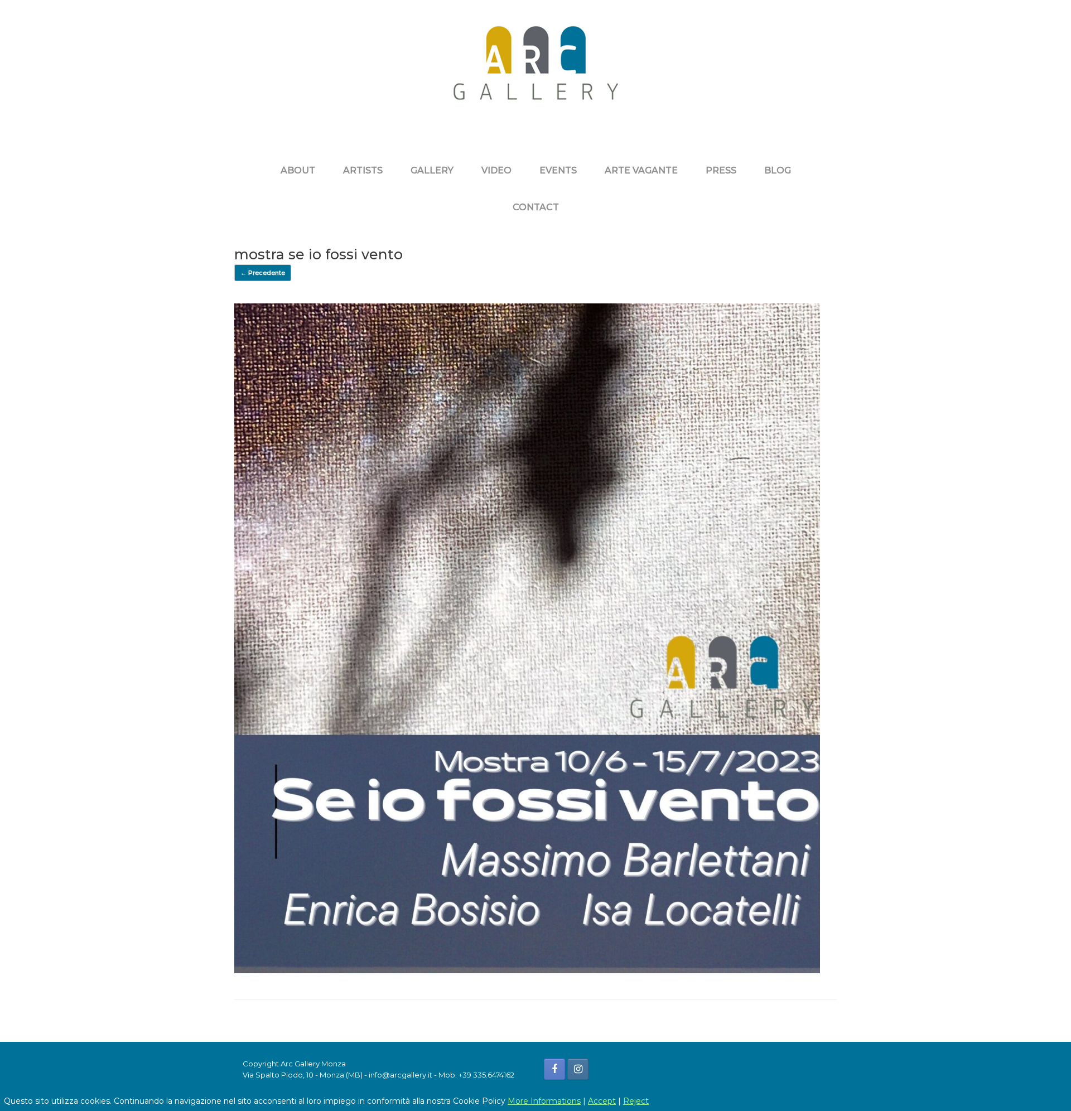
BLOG (777, 170)
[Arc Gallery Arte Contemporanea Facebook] (554, 1069)
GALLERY (432, 170)
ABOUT (298, 170)
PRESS (721, 170)
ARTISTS (363, 170)
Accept (602, 1101)
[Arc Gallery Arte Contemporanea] (535, 71)
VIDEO (496, 170)
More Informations (544, 1101)
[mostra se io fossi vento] (527, 970)
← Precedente (262, 273)
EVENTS (558, 170)
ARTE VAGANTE (641, 170)
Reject (636, 1101)
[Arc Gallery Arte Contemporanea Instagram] (577, 1069)
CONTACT (536, 207)
